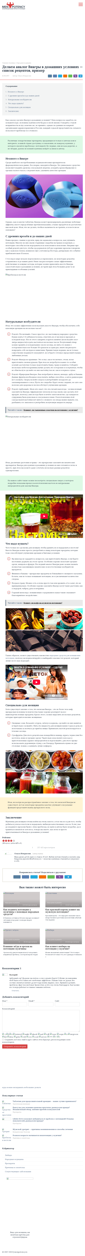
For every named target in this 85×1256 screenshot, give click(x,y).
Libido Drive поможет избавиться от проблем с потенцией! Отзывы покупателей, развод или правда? (43, 1120)
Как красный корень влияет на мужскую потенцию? (62, 910)
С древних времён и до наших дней (23, 96)
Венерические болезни (21, 1132)
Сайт (57, 1001)
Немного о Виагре (16, 92)
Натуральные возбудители (20, 99)
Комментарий (8, 1009)
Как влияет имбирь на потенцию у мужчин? (57, 947)
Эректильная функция (21, 1104)
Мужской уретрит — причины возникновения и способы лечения (43, 1129)
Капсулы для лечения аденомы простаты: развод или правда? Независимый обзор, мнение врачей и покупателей (41, 1108)
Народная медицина (23, 63)
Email (32, 1001)
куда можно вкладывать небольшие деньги (21, 1087)
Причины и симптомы (21, 1138)
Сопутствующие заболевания (18, 1171)
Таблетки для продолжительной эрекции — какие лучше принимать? (44, 1101)
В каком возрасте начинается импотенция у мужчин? (37, 1135)
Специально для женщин (19, 107)
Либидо (8, 1155)
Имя (4, 1001)
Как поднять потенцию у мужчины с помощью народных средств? (21, 912)
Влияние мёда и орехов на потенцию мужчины (17, 947)
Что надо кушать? (16, 103)
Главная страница (8, 63)
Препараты (17, 1112)
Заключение (13, 111)
